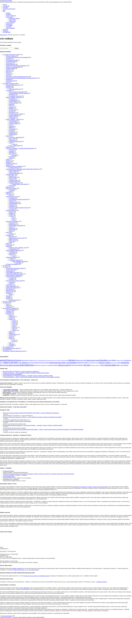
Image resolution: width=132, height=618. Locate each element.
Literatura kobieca (13, 180)
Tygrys (102, 365)
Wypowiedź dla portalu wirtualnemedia (12, 374)
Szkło (13, 256)
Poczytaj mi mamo (6, 365)
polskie (8, 305)
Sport (10, 142)
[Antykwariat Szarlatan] (6, 0)
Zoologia (11, 216)
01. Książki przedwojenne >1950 (11, 54)
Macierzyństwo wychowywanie (17, 238)
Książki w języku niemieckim (13, 67)
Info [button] (4, 11)
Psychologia (9, 244)
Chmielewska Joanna (42, 360)
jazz (7, 304)
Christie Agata (59, 360)
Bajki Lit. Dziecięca (11, 56)
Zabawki (8, 298)
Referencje (5, 30)
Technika (8, 297)
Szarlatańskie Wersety (14, 18)
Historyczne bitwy (11, 362)
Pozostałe (8, 74)
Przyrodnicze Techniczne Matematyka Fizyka (17, 76)
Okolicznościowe (13, 334)
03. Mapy (5, 265)
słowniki (14, 155)
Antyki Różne (9, 284)
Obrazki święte (9, 291)
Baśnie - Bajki (12, 171)
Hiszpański (12, 152)
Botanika (11, 213)
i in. (20, 362)
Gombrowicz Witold (120, 360)
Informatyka (12, 228)
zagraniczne (9, 307)
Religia (8, 246)
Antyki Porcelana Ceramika (12, 276)
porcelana (16, 365)
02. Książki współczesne (9, 83)
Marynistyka (9, 187)
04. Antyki (5, 267)
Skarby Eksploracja (14, 115)
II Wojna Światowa (13, 102)
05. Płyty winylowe (8, 301)
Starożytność (12, 118)
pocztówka (125, 362)
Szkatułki (8, 296)
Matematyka (12, 229)
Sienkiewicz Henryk (64, 365)
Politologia (11, 205)
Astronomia (12, 222)
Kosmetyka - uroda (10, 163)
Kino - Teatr (12, 138)
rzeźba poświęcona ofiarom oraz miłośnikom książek (37, 575)
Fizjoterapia (12, 189)
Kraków (11, 318)
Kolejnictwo (12, 140)
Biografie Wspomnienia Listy (13, 85)
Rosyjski (11, 158)
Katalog (5, 4)
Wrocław (14, 330)
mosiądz (89, 362)
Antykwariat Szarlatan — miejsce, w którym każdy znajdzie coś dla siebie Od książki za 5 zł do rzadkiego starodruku (31, 377)
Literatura (8, 69)
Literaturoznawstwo (14, 203)
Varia (7, 82)
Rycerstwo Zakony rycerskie (16, 114)
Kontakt (8, 13)
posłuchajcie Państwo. (101, 581)
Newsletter (8, 26)
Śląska (10, 294)
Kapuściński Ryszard (37, 362)
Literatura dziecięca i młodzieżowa (14, 166)
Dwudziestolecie (13, 100)
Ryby (13, 220)
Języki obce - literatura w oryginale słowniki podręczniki (19, 148)
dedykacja (72, 360)
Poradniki (8, 235)
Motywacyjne (12, 240)
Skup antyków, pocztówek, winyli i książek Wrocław (31, 617)
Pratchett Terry (37, 365)
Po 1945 (11, 111)
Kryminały (11, 178)
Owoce (14, 341)
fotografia (103, 360)
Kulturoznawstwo (13, 202)
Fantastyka (11, 176)
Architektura (12, 251)
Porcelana (11, 279)
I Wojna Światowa (13, 101)
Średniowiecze (12, 116)
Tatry (10, 342)
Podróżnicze (12, 94)
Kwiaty (14, 340)
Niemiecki (11, 156)
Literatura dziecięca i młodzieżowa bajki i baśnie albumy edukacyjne (22, 169)
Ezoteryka (8, 87)
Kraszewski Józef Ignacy (57, 362)
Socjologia (11, 209)
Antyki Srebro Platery (11, 286)
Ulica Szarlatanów (10, 28)
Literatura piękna (10, 174)
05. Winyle (5, 302)
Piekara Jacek (95, 362)
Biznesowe (12, 236)
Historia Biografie (10, 64)
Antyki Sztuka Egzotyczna (12, 287)
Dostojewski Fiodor (81, 360)
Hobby (7, 136)
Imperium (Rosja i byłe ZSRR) (19, 184)
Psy (13, 217)
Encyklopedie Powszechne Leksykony (18, 199)
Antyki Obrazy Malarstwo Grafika (14, 273)
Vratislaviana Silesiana (11, 257)
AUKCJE (5, 29)
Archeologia (12, 98)
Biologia (11, 211)
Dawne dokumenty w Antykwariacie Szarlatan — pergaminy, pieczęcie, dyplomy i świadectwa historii (28, 375)
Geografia (8, 90)
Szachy (14, 144)
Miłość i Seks (12, 239)
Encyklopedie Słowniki (11, 60)
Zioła (10, 191)
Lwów (13, 323)
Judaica (8, 159)
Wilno (13, 329)
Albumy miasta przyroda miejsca (17, 91)
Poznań (14, 324)
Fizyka (10, 227)
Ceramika (11, 278)
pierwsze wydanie (104, 362)
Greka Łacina (9, 63)
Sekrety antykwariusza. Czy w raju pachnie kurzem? (26, 569)
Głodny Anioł (12, 21)
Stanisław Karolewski (17, 568)
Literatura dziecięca (14, 167)
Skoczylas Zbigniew (77, 365)
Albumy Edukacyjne (14, 170)
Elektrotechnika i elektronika (16, 225)
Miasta (10, 319)
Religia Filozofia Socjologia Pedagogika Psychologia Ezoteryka (21, 78)
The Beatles (93, 365)
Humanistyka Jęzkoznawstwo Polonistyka (16, 65)
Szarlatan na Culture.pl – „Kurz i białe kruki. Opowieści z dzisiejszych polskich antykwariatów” (26, 372)
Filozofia (11, 200)
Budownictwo (12, 224)
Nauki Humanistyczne (11, 196)
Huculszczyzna (9, 290)
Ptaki (13, 218)
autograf (3, 360)
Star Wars (87, 365)
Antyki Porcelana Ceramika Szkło (14, 280)
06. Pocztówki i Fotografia (9, 308)
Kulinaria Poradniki (11, 68)
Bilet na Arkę (12, 19)
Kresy (10, 105)
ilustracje (25, 362)
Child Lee (35, 360)
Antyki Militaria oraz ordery (13, 272)
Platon (119, 362)
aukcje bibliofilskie (24, 588)
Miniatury (11, 233)
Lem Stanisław (72, 362)
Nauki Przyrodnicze (11, 210)
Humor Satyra (9, 147)
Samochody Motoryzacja (15, 141)
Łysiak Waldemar (124, 365)
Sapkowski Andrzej (53, 365)
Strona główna (3, 34)
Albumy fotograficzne (11, 309)
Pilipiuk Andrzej (113, 362)
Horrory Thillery (13, 177)
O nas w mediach (10, 22)
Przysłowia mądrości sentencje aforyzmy (19, 207)
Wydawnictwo (9, 17)
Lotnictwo (11, 107)
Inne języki (12, 153)
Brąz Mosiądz (9, 289)
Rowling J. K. (44, 365)
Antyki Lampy (9, 271)
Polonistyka (12, 206)
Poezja (7, 72)
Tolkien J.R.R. (97, 365)
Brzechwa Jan (25, 360)
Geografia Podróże (10, 61)
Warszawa (14, 327)
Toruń (13, 326)
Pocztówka (8, 312)
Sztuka (10, 254)
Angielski (11, 149)
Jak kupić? (5, 7)
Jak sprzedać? (6, 6)
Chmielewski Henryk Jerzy (51, 360)
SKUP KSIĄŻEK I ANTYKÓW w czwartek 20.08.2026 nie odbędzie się (21, 371)
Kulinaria (8, 165)
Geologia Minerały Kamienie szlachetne (18, 93)
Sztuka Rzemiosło (10, 80)
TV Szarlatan (9, 25)
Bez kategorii (6, 349)
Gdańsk (14, 320)
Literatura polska (13, 181)
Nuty (10, 195)
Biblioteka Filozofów (14, 360)
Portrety (11, 335)
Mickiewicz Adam (82, 362)
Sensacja (11, 185)
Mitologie (8, 192)
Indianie (11, 104)
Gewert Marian (111, 360)
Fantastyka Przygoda (92, 360)
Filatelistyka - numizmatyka (15, 137)
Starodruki (8, 79)
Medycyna (8, 71)
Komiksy (8, 162)
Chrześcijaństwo (13, 249)
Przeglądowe (12, 112)
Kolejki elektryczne (14, 300)
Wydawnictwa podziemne (12, 264)
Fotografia (11, 253)
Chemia (11, 214)
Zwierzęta (11, 345)
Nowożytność (12, 109)
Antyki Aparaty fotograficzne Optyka (15, 268)
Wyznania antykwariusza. (9, 8)
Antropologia (12, 198)
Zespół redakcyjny (112, 365)
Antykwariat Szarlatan (6, 616)
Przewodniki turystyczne (15, 96)
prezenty (58, 515)
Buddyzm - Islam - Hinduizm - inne (17, 247)
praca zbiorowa (27, 365)
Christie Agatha (65, 360)
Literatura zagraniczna (14, 182)
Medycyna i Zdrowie (11, 188)
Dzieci (10, 315)
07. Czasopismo (7, 347)
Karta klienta (9, 24)
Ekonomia (8, 58)
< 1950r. (11, 258)
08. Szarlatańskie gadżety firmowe (11, 348)
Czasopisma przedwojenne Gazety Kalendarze (17, 57)
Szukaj (16, 48)
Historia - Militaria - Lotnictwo (13, 97)
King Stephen (45, 362)
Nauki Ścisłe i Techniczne (12, 221)
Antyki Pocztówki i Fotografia (13, 275)
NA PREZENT (7, 32)
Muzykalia (8, 193)
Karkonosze (12, 316)
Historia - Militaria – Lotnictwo (13, 119)
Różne (10, 231)
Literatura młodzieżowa (15, 173)
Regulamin (8, 14)
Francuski (11, 151)
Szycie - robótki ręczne (14, 145)
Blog (4, 10)
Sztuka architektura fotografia (13, 250)
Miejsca (11, 331)
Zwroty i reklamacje (11, 15)
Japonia (30, 362)
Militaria (11, 108)
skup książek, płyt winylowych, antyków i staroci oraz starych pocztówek (90, 486)
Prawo (7, 75)
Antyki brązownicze (11, 269)
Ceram (31, 360)
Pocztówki (8, 313)
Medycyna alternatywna (15, 89)
